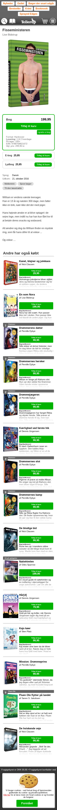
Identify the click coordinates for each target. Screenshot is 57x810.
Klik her (6, 795)
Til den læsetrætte (13, 188)
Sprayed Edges (28, 14)
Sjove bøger (25, 184)
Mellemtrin (10, 184)
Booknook (42, 8)
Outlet (20, 3)
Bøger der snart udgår (41, 3)
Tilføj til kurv (28, 126)
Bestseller (15, 8)
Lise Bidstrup (9, 34)
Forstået (27, 803)
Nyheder (8, 3)
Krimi (28, 8)
